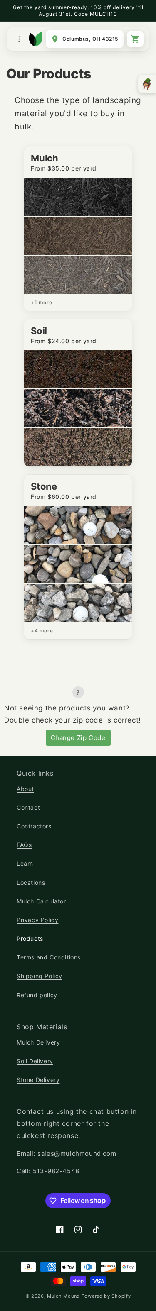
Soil (39, 331)
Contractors (34, 826)
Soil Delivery (35, 1060)
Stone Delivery (38, 1079)
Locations (31, 882)
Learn (25, 863)
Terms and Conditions (49, 957)
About (25, 788)
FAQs (24, 844)
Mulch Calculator (41, 901)
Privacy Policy (37, 919)
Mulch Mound (63, 1296)
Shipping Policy (39, 975)
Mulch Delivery (38, 1042)
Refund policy (37, 995)
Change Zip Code (78, 738)
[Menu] (19, 39)
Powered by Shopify (106, 1296)
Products (30, 938)
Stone (44, 486)
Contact (28, 807)
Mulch (44, 158)
